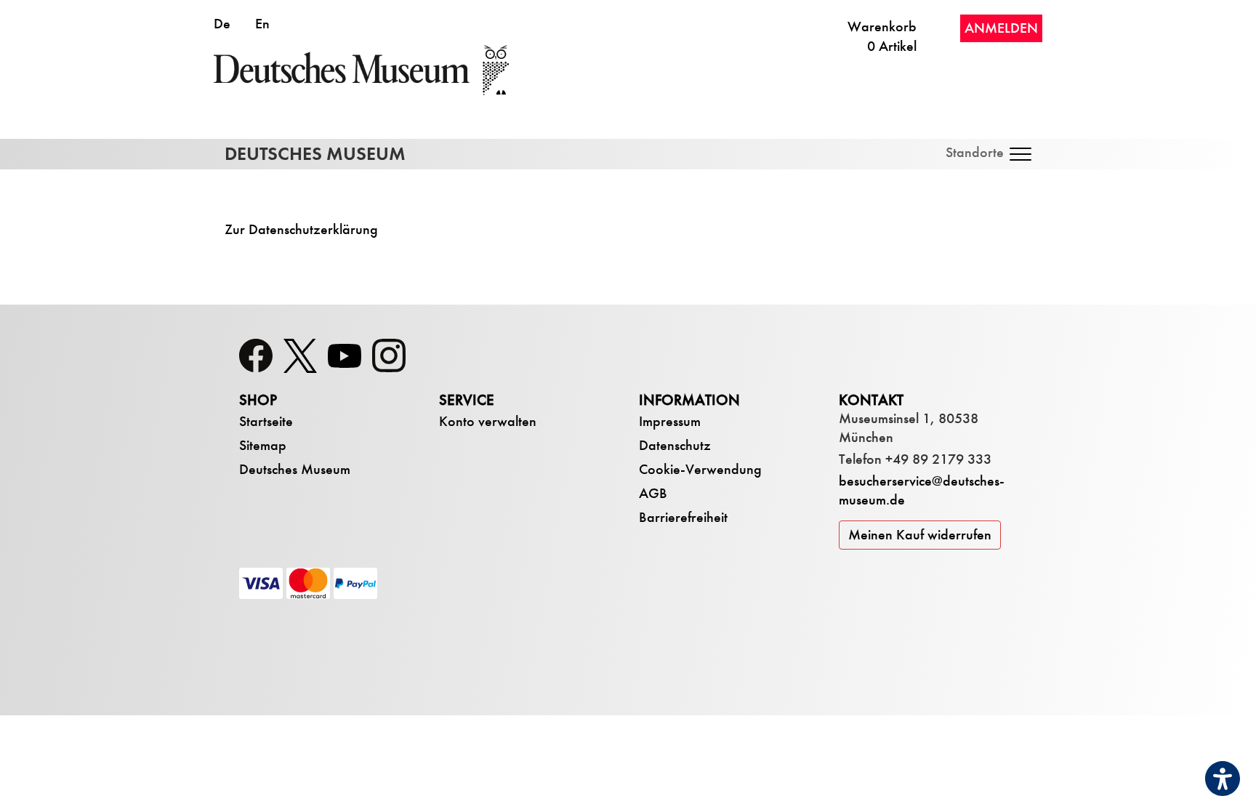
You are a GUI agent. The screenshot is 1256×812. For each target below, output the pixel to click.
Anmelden (1001, 28)
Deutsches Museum (294, 469)
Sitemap (262, 445)
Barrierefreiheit (683, 517)
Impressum (670, 421)
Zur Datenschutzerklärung (301, 229)
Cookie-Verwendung (700, 469)
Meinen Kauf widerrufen (919, 535)
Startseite (266, 421)
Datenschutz (675, 445)
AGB (653, 493)
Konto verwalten (487, 421)
